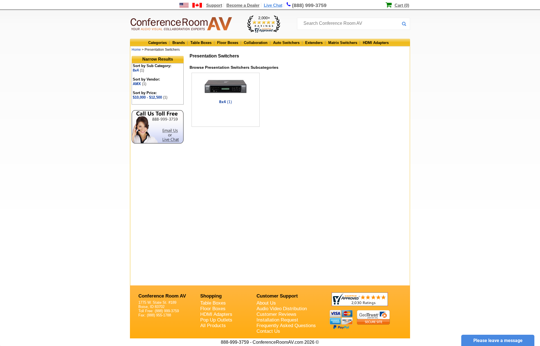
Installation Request (277, 320)
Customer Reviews (276, 314)
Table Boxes (201, 43)
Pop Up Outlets (216, 320)
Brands (178, 43)
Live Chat (273, 5)
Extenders (314, 43)
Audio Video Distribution (281, 308)
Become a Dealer (243, 5)
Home (136, 50)
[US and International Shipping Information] (191, 5)
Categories (157, 43)
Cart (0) (402, 5)
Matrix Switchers (342, 43)
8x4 (138, 70)
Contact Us (268, 331)
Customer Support (277, 296)
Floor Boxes (227, 43)
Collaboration (255, 43)
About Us (266, 303)
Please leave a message (498, 340)
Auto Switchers (286, 43)
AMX (139, 84)
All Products (213, 325)
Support (214, 5)
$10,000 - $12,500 (150, 97)
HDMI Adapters (376, 43)
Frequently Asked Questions (286, 325)
